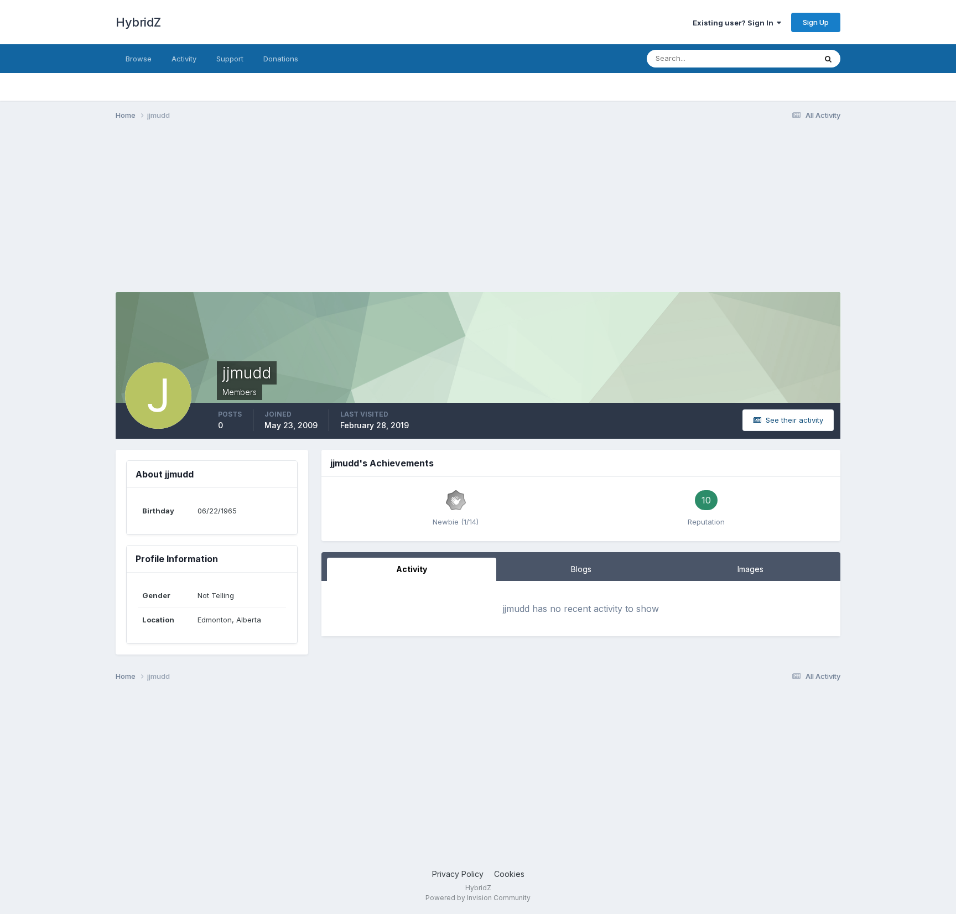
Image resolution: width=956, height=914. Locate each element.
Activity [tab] (411, 569)
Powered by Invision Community (478, 898)
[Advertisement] (317, 214)
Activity (184, 58)
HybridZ (138, 22)
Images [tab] (750, 569)
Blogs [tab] (581, 569)
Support (229, 58)
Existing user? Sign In (735, 22)
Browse (139, 58)
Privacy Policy (458, 874)
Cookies (509, 874)
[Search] (828, 58)
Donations (280, 58)
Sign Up (816, 22)
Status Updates (776, 58)
